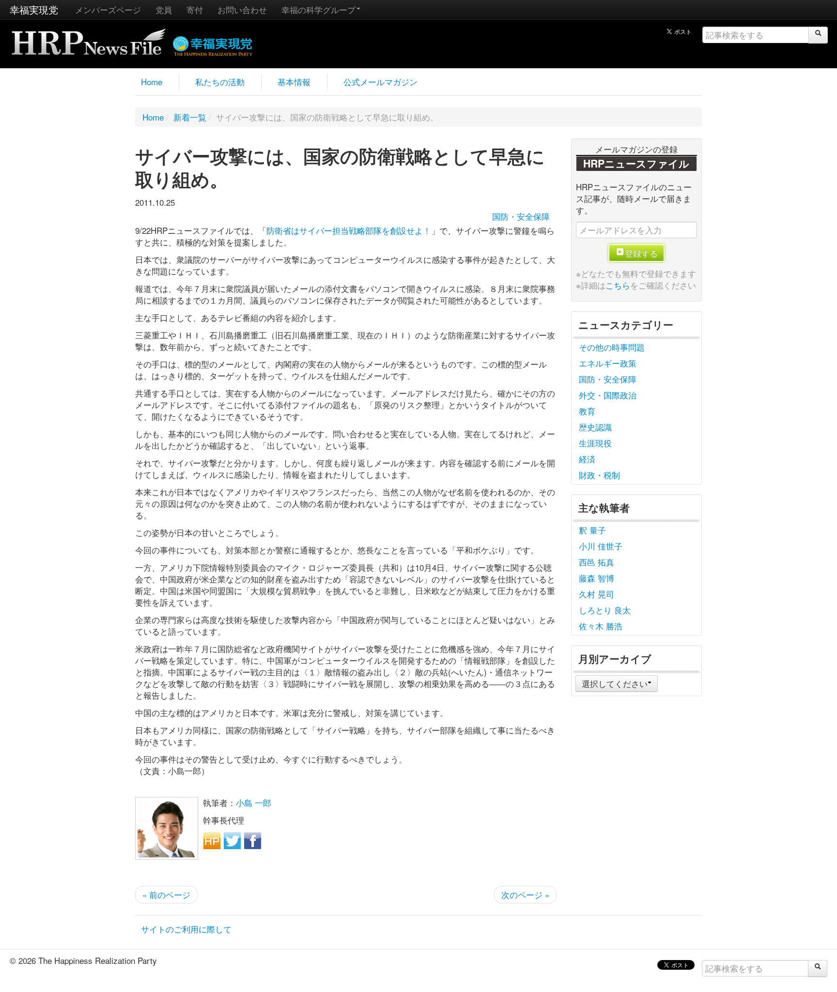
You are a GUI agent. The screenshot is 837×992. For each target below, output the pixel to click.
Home (151, 82)
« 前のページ (166, 894)
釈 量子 (592, 530)
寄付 (194, 9)
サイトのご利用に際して (186, 929)
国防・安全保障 (521, 216)
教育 (587, 411)
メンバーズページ (108, 9)
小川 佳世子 (600, 546)
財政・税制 (599, 475)
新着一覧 (189, 117)
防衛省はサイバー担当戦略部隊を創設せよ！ (348, 230)
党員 (163, 9)
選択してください (615, 683)
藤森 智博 (596, 578)
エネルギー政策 (607, 363)
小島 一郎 (253, 802)
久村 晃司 (596, 594)
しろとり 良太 (605, 610)
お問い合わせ (242, 9)
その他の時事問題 (612, 347)
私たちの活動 (220, 82)
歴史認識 (595, 427)
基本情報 (294, 82)
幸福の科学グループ (318, 9)
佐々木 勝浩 (600, 626)
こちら (617, 285)
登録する (641, 253)
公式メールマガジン (380, 82)
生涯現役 (595, 443)
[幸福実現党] (213, 44)
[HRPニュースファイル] (89, 38)
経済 (587, 459)
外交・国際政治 (607, 395)
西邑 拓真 (596, 562)
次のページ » (525, 894)
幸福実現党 (34, 9)
